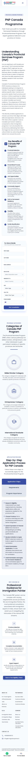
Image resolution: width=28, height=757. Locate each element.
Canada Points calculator (19, 726)
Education (6, 271)
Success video (19, 696)
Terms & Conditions (19, 750)
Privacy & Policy (10, 750)
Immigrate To (7, 278)
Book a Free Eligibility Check (14, 678)
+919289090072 (8, 735)
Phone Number (7, 299)
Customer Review (20, 699)
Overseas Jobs (6, 719)
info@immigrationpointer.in (11, 738)
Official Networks (6, 699)
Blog (3, 710)
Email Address (7, 264)
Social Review (18, 701)
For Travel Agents (6, 696)
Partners (4, 706)
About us (4, 704)
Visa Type (6, 292)
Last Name (6, 257)
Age (5, 285)
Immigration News (7, 714)
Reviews (17, 717)
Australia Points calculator (19, 722)
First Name (6, 251)
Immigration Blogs (7, 717)
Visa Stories (5, 722)
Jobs (3, 701)
